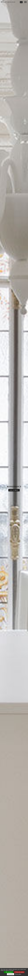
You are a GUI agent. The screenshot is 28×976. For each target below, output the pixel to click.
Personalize (10, 974)
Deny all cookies (20, 972)
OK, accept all (9, 972)
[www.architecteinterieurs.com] (8, 2)
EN (21, 2)
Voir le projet (13, 490)
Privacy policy (18, 974)
